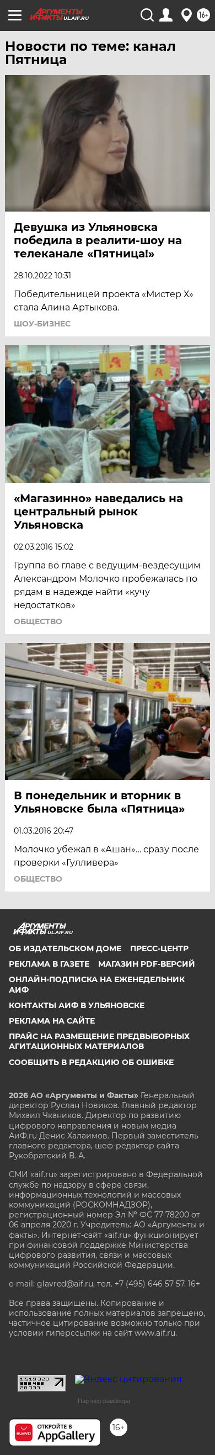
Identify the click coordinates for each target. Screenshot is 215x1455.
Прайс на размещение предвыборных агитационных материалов (99, 1041)
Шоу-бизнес (42, 324)
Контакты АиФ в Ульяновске (76, 1005)
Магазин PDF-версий (146, 964)
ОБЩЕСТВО (38, 621)
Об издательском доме (65, 948)
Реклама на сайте (52, 1021)
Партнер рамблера (104, 1401)
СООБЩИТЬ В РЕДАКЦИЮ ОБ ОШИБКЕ (91, 1062)
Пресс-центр (159, 948)
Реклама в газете (49, 964)
